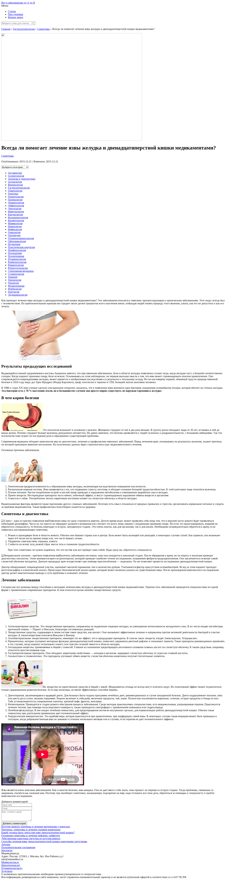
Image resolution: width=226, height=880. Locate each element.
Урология (13, 282)
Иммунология (16, 211)
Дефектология (16, 205)
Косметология (16, 220)
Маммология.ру (10, 862)
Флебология (15, 288)
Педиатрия (14, 244)
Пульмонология (17, 259)
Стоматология (16, 274)
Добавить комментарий (14, 823)
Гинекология (15, 199)
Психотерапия (16, 256)
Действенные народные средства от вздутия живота (30, 838)
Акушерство (15, 172)
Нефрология (15, 229)
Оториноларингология (21, 238)
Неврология (15, 226)
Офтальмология (17, 241)
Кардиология (15, 214)
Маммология (15, 223)
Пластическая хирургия (21, 247)
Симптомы (43, 29)
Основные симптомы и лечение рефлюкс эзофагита (30, 835)
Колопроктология (18, 217)
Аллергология (16, 175)
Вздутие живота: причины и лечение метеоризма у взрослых (35, 826)
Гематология (15, 190)
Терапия (12, 277)
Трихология (14, 280)
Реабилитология (17, 262)
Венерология (15, 184)
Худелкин (6, 871)
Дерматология (16, 202)
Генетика (13, 193)
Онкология (14, 232)
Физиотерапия (16, 285)
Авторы (5, 844)
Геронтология (15, 196)
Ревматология (16, 265)
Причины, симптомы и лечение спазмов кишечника (30, 829)
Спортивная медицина (21, 271)
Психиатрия (15, 253)
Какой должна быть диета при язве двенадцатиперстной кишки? (37, 832)
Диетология (14, 208)
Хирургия (13, 291)
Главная (5, 29)
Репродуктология (18, 268)
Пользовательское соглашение (18, 847)
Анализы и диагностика (21, 178)
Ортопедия (14, 235)
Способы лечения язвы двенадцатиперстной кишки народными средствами (44, 841)
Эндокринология (17, 294)
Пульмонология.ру (12, 868)
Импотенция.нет (10, 865)
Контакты (6, 850)
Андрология (15, 181)
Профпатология (17, 250)
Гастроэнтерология (24, 29)
